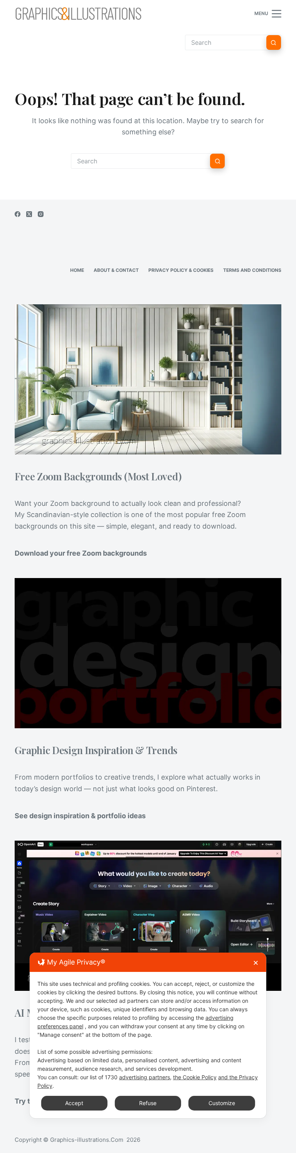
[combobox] (140, 161)
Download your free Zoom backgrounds (81, 553)
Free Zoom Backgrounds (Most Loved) (98, 476)
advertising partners (144, 1077)
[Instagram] (41, 214)
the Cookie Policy (195, 1077)
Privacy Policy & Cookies (181, 270)
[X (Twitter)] (29, 214)
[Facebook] (17, 214)
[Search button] (273, 42)
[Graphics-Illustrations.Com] (78, 13)
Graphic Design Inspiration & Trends (96, 749)
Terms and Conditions (252, 270)
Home (77, 270)
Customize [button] (222, 1103)
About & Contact (116, 270)
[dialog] (148, 1035)
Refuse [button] (147, 1103)
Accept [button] (74, 1103)
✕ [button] (256, 963)
